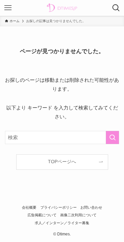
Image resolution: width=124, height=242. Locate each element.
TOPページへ (62, 161)
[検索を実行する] (112, 137)
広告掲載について (42, 215)
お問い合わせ (91, 207)
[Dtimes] (61, 8)
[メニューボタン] (8, 8)
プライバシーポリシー (58, 207)
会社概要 (29, 207)
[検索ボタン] (116, 8)
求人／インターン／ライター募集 (62, 223)
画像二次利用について (78, 215)
